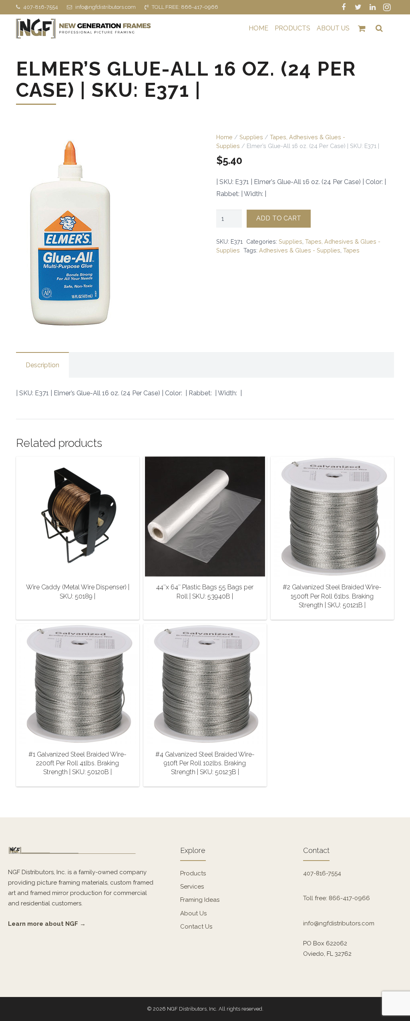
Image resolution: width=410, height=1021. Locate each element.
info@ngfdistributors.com (105, 7)
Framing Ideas (199, 899)
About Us (193, 913)
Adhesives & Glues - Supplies (299, 250)
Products (193, 873)
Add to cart (278, 218)
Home (224, 137)
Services (192, 886)
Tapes (351, 250)
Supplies (251, 137)
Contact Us (196, 926)
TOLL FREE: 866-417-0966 (185, 7)
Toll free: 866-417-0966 (336, 898)
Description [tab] (42, 365)
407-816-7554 (40, 7)
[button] (181, 146)
